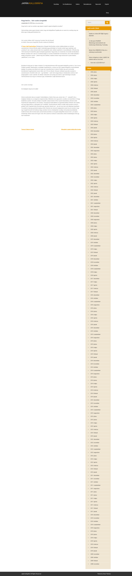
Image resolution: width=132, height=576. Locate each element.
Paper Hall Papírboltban (29, 46)
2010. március (94, 544)
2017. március (94, 288)
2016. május (94, 314)
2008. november (95, 564)
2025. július (94, 108)
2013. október (94, 406)
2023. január (94, 170)
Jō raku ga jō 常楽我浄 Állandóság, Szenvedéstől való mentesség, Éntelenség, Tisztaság (98, 43)
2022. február (94, 190)
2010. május (94, 537)
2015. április (94, 351)
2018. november (95, 262)
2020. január (94, 236)
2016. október (94, 298)
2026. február (94, 88)
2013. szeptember (95, 410)
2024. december (95, 131)
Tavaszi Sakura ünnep (27, 129)
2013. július (94, 416)
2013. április (94, 426)
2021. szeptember (95, 203)
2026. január (94, 91)
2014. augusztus (95, 373)
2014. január (94, 396)
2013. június (94, 419)
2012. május (94, 459)
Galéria (77, 4)
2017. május (94, 282)
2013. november (95, 403)
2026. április (94, 82)
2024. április (94, 137)
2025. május (94, 114)
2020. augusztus (95, 219)
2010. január (94, 551)
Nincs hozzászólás (37, 23)
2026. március (94, 85)
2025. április (94, 118)
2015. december (95, 328)
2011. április (94, 501)
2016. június (94, 311)
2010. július (94, 531)
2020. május (94, 226)
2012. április (94, 462)
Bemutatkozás (87, 4)
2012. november (95, 442)
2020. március (94, 232)
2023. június (94, 157)
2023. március (94, 167)
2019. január (94, 255)
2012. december (95, 439)
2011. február (94, 508)
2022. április (94, 183)
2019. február (94, 252)
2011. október (94, 482)
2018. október (94, 265)
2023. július (94, 154)
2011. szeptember (95, 485)
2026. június (94, 75)
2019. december (95, 239)
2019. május (94, 249)
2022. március (94, 186)
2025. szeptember (95, 104)
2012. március (94, 465)
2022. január (94, 193)
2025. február (94, 124)
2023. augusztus (95, 150)
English (107, 4)
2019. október (94, 242)
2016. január (94, 324)
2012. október (94, 446)
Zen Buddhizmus (67, 4)
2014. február (94, 393)
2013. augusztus (95, 413)
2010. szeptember (95, 524)
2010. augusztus (95, 528)
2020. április (94, 229)
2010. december (95, 515)
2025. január (94, 127)
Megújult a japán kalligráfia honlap (71, 129)
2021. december (95, 196)
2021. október (94, 200)
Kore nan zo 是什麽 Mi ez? (98, 62)
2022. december (95, 173)
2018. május (94, 272)
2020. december (95, 213)
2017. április (94, 285)
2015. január (94, 357)
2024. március (94, 141)
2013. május (94, 423)
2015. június (94, 344)
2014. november (95, 364)
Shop (107, 13)
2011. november (95, 478)
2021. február (94, 209)
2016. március (94, 321)
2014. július (94, 377)
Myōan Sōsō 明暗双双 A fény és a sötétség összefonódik (98, 51)
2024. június (94, 134)
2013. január (94, 436)
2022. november (95, 177)
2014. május (94, 383)
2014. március (94, 390)
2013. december (95, 400)
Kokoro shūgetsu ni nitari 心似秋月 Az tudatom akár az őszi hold (99, 58)
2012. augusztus (95, 452)
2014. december (95, 360)
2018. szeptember (95, 269)
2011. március (94, 505)
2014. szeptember (95, 370)
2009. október (94, 557)
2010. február (94, 547)
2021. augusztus (95, 206)
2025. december (95, 95)
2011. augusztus (95, 488)
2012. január (94, 472)
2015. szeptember (95, 334)
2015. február (94, 354)
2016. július (94, 308)
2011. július (94, 492)
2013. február (94, 433)
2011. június (94, 495)
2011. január (94, 511)
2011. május (94, 498)
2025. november (95, 98)
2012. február (94, 469)
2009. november (95, 554)
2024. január (94, 144)
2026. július (94, 72)
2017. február (94, 291)
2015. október (94, 331)
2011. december (95, 475)
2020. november (95, 216)
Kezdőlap (56, 4)
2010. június (94, 534)
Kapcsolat (98, 4)
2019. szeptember (95, 246)
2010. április (94, 541)
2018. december (95, 259)
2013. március (94, 429)
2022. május (94, 180)
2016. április (94, 318)
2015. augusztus (95, 337)
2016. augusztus (95, 305)
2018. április (94, 275)
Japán (32, 3)
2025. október (94, 101)
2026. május (94, 78)
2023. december (95, 147)
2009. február (94, 560)
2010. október (94, 521)
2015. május (94, 347)
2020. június (94, 223)
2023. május (94, 160)
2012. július (94, 455)
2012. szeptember (95, 449)
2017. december (95, 278)
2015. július (94, 341)
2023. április (94, 164)
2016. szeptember (95, 301)
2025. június (94, 111)
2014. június (94, 380)
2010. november (95, 518)
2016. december (95, 295)
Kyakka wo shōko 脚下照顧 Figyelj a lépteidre (98, 34)
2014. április (94, 387)
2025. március (94, 121)
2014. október (94, 367)
